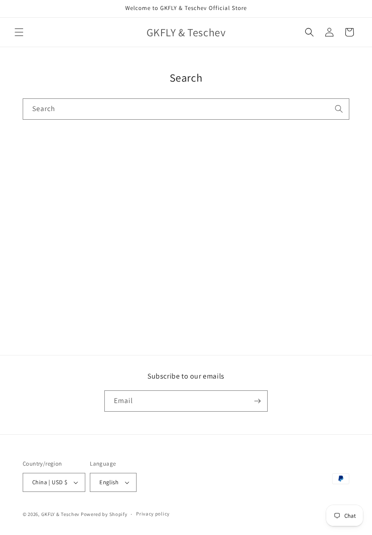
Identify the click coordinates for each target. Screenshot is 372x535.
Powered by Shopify (104, 514)
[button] (19, 32)
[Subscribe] (257, 401)
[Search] (339, 109)
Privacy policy (153, 514)
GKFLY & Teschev (60, 514)
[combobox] (186, 109)
